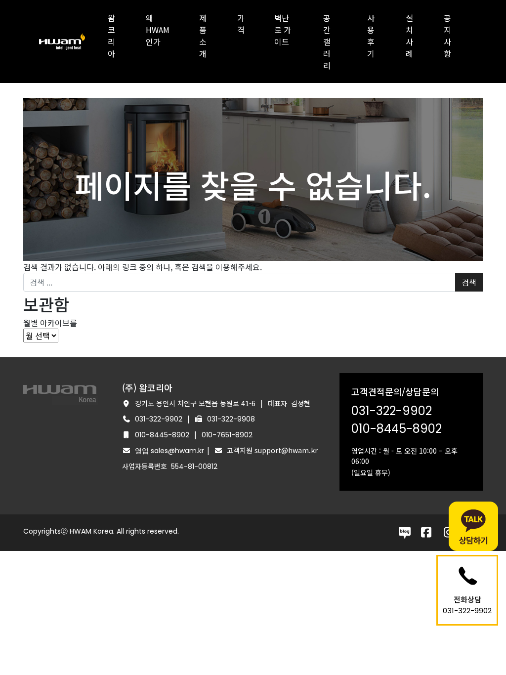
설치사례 (409, 35)
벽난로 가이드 (282, 29)
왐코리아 (111, 35)
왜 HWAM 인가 (157, 29)
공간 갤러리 (327, 41)
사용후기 (371, 35)
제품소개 (203, 35)
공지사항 (447, 35)
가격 (241, 24)
